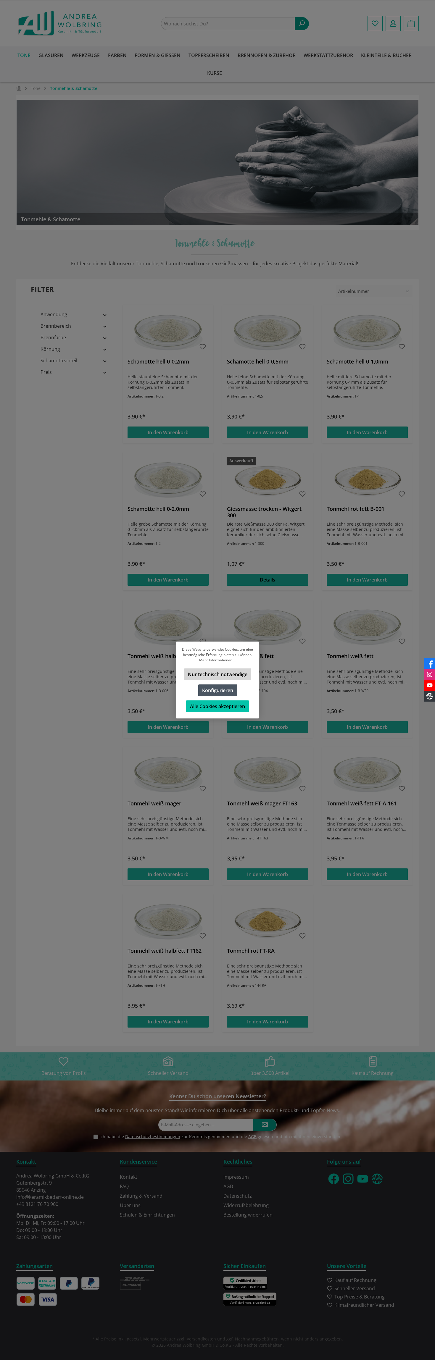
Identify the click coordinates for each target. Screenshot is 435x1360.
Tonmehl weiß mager (154, 803)
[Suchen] (302, 23)
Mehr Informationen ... (217, 660)
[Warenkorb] (411, 23)
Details (267, 579)
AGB (252, 1136)
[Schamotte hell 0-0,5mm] (267, 331)
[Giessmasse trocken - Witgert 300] (267, 479)
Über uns (130, 1205)
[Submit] (265, 1125)
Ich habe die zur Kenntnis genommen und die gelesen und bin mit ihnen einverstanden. (220, 1136)
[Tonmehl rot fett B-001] (367, 479)
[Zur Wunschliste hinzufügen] (203, 347)
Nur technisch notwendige (217, 674)
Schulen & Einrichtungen (147, 1215)
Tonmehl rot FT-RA (251, 950)
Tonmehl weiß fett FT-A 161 (362, 803)
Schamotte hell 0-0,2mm (158, 361)
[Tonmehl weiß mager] (168, 773)
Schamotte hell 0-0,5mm (258, 361)
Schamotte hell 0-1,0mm (357, 361)
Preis (46, 372)
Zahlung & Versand (141, 1196)
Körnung (50, 349)
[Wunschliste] (375, 23)
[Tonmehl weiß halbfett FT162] (168, 921)
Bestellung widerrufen (248, 1215)
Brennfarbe (53, 337)
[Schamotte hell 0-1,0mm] (367, 331)
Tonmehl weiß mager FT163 (262, 803)
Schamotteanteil (59, 360)
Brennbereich (56, 326)
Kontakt (128, 1177)
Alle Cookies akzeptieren (217, 706)
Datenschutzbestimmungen (152, 1136)
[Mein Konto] (393, 23)
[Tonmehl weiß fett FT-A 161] (367, 773)
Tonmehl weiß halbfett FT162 (165, 950)
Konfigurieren (217, 690)
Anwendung (54, 314)
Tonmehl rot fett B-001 (355, 508)
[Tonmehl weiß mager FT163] (267, 773)
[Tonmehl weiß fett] (267, 626)
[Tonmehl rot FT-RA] (267, 921)
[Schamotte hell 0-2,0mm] (168, 479)
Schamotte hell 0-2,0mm (158, 508)
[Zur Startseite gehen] (60, 23)
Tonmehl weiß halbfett (156, 656)
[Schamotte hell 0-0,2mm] (168, 331)
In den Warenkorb (168, 432)
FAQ (124, 1186)
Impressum (236, 1177)
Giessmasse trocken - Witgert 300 (264, 512)
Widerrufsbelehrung (246, 1205)
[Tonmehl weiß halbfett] (168, 626)
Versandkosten (201, 1339)
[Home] (19, 88)
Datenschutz (237, 1196)
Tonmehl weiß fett (250, 656)
